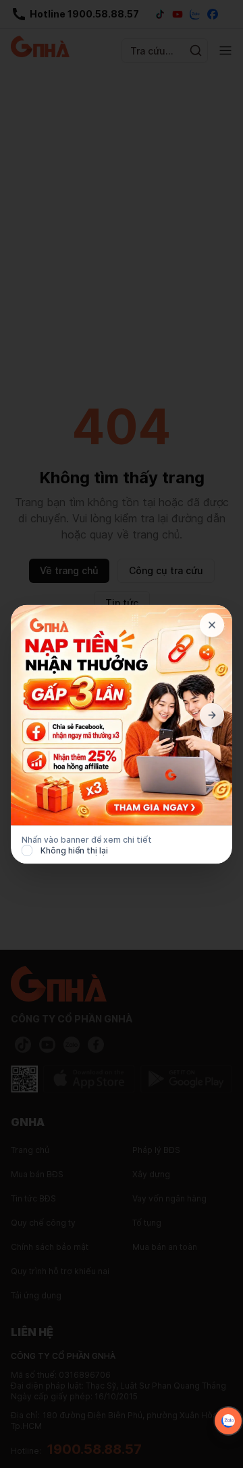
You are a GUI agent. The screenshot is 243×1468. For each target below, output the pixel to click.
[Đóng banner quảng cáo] (212, 625)
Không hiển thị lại (74, 850)
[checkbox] (27, 850)
